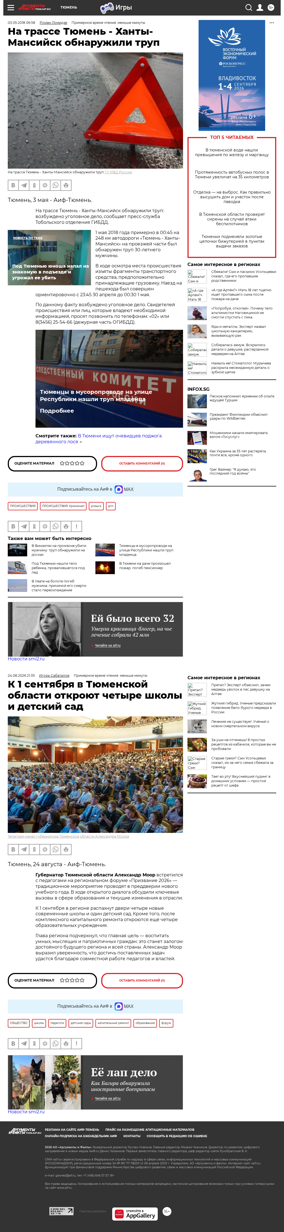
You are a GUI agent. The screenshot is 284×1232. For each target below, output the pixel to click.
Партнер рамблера (93, 1211)
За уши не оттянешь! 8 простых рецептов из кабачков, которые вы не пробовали (243, 744)
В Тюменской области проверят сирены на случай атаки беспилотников (232, 219)
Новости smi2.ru (26, 658)
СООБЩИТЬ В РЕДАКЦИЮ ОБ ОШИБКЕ (177, 1136)
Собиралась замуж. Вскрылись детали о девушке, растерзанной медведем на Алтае (239, 349)
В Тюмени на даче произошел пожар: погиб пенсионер (145, 565)
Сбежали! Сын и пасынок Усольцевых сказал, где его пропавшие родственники (243, 276)
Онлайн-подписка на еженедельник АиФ (81, 1136)
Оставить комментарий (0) (142, 463)
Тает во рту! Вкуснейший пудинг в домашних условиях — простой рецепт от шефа (240, 780)
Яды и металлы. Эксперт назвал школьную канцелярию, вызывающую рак (238, 331)
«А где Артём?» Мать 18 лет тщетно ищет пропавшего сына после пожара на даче (241, 294)
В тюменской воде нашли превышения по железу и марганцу (232, 152)
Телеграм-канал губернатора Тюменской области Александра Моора (68, 836)
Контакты (131, 1136)
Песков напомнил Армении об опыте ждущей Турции (242, 398)
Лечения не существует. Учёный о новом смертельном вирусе (240, 723)
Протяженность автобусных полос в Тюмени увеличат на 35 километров (232, 174)
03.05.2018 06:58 (21, 23)
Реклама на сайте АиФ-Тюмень (72, 1130)
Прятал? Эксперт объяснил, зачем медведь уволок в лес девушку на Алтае (240, 689)
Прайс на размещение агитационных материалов (149, 1130)
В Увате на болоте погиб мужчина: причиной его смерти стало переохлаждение (59, 585)
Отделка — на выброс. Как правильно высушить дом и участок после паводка (232, 197)
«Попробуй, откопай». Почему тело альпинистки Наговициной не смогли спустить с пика (242, 312)
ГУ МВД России (118, 172)
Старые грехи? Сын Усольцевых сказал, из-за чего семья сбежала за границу (242, 762)
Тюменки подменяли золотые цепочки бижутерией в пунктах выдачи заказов (231, 241)
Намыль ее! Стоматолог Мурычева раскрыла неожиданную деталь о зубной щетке (241, 367)
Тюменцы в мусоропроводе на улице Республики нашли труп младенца (96, 395)
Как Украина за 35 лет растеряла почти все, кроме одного (238, 453)
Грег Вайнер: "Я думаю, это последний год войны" (233, 471)
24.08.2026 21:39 (21, 675)
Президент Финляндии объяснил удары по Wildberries (239, 416)
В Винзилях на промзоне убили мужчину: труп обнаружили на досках (59, 550)
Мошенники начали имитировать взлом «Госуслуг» (239, 435)
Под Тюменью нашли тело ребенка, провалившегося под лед (58, 567)
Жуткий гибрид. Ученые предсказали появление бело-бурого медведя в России (243, 707)
